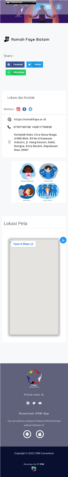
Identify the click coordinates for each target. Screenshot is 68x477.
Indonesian (16, 2)
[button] (48, 6)
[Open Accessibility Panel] (63, 240)
